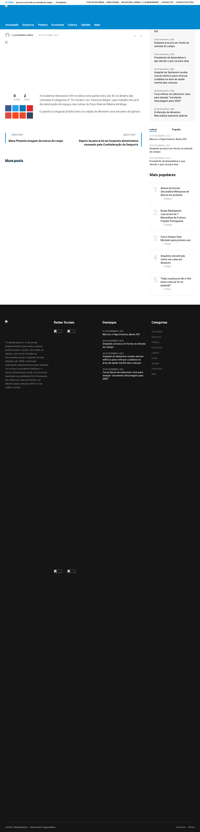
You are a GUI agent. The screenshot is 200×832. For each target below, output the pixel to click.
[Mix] (23, 115)
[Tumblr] (30, 115)
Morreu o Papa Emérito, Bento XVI (171, 29)
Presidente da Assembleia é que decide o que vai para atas (171, 59)
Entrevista (157, 368)
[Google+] (8, 115)
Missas (191, 827)
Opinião (155, 363)
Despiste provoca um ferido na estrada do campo (171, 44)
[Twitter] (186, 13)
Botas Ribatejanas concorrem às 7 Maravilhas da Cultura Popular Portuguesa (173, 216)
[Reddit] (15, 115)
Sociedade (157, 331)
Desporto (156, 337)
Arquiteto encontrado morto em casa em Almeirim (173, 259)
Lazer (155, 358)
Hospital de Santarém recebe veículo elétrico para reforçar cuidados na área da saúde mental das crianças (171, 78)
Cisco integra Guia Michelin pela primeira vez (176, 238)
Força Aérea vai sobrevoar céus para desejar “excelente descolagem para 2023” (172, 97)
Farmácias (181, 827)
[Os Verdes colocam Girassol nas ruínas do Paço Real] (36, 64)
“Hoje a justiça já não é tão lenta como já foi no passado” (176, 282)
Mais (154, 374)
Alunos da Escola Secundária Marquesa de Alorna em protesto (175, 191)
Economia (157, 347)
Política (155, 342)
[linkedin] (23, 108)
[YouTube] (192, 13)
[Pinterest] (30, 108)
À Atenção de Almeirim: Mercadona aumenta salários (171, 114)
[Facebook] (172, 13)
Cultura (155, 353)
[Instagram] (179, 13)
